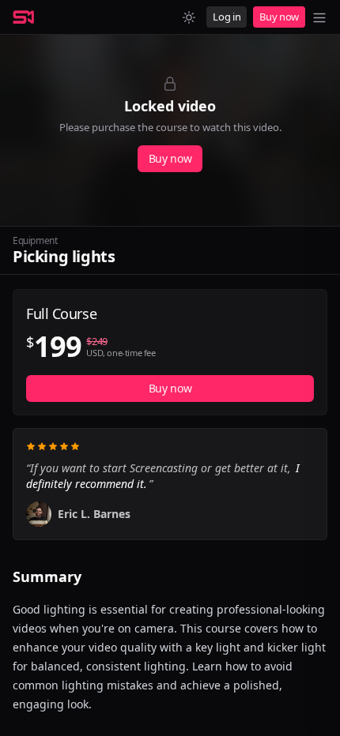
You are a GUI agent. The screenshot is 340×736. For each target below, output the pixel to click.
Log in (226, 16)
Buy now (279, 16)
